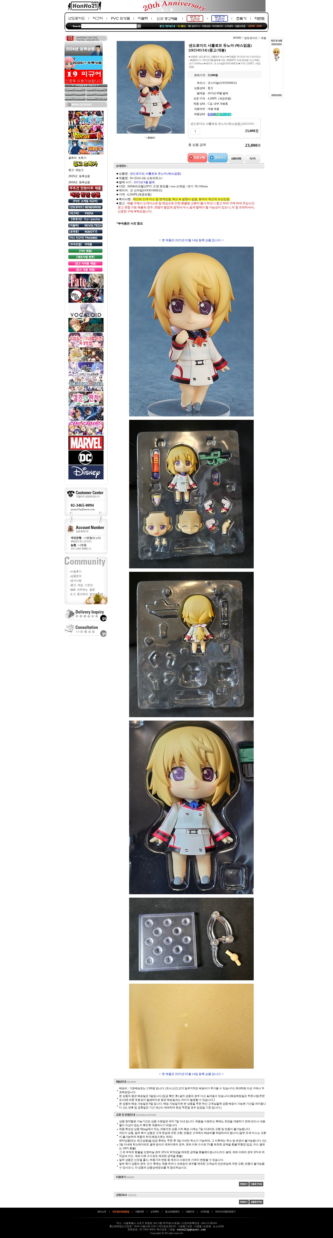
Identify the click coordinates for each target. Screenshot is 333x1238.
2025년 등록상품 (79, 176)
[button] (276, 45)
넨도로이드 (251, 38)
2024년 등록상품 (79, 182)
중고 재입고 (76, 170)
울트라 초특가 (77, 157)
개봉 (263, 38)
